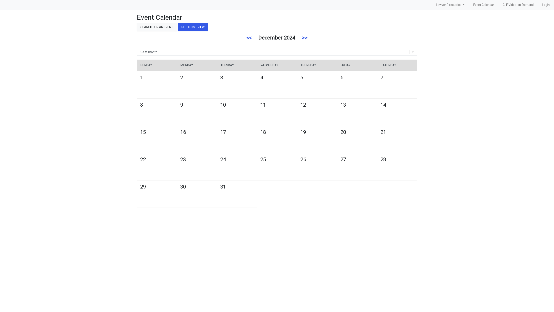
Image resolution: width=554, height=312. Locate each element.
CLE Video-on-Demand (518, 4)
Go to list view (193, 27)
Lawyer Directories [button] (449, 4)
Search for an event (156, 27)
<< (249, 38)
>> (305, 38)
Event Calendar (483, 4)
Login (546, 4)
